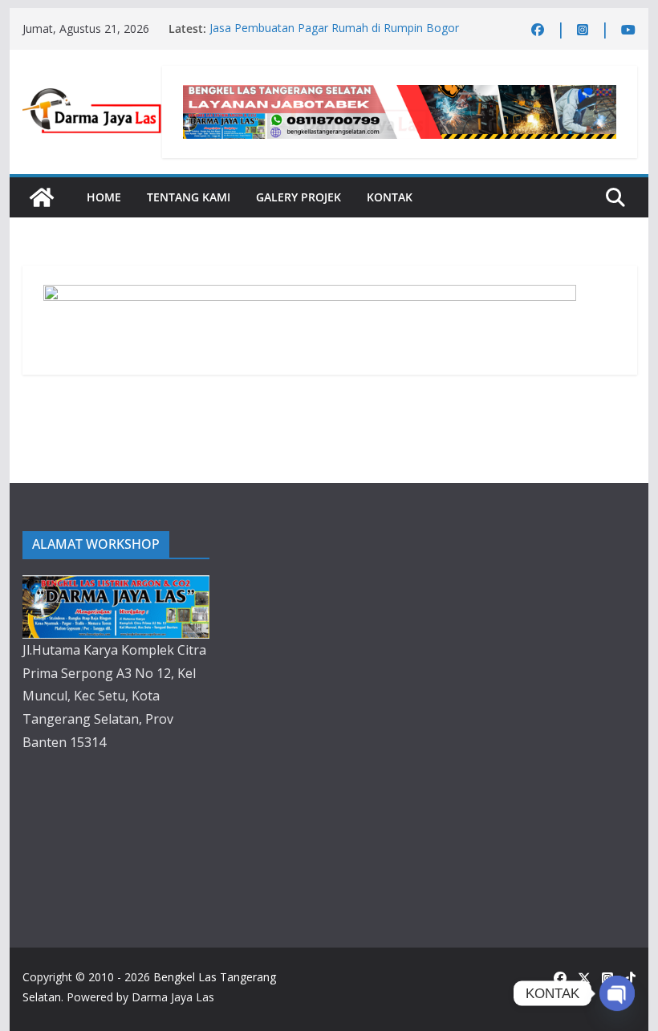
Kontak (389, 197)
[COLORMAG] (115, 586)
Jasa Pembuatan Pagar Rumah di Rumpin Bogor (334, 28)
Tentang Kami (188, 197)
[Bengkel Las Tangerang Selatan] (42, 197)
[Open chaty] (617, 993)
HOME (104, 197)
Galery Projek (298, 197)
